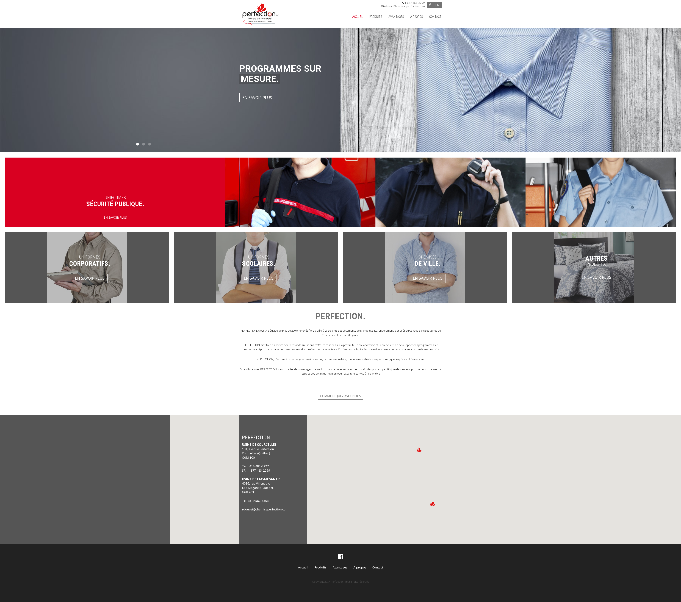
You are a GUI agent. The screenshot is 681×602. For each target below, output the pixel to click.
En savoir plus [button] (90, 278)
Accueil (357, 16)
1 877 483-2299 (415, 2)
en (437, 5)
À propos (416, 16)
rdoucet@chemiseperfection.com (404, 6)
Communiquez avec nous (340, 396)
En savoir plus (257, 97)
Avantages (396, 16)
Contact (435, 16)
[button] (419, 449)
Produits (375, 16)
